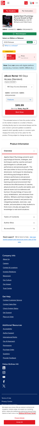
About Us (6, 259)
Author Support (8, 333)
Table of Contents (11, 217)
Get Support (7, 312)
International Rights (10, 337)
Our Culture (7, 280)
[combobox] (19, 42)
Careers (6, 263)
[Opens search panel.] (26, 3)
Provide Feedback (9, 358)
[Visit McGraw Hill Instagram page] (3, 372)
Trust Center (7, 288)
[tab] (9, 57)
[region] (19, 415)
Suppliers (6, 354)
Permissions (7, 345)
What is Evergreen (20, 34)
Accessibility (9, 229)
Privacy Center (7, 401)
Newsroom (7, 276)
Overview (8, 151)
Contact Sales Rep (9, 304)
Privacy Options (19, 418)
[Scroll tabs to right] (34, 57)
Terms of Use (6, 398)
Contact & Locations (10, 267)
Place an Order (8, 317)
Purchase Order (8, 349)
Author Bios (9, 223)
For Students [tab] (11, 11)
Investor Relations (9, 272)
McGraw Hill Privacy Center (27, 413)
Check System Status (10, 308)
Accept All (19, 422)
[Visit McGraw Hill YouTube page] (3, 377)
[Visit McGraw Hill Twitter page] (3, 386)
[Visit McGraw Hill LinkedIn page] (3, 368)
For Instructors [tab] (27, 11)
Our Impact (7, 284)
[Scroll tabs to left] (4, 57)
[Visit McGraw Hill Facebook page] (3, 381)
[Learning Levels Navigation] (8, 3)
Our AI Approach (9, 341)
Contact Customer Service (12, 300)
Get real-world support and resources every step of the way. (19, 239)
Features (10, 99)
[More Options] (36, 2)
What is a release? (11, 45)
